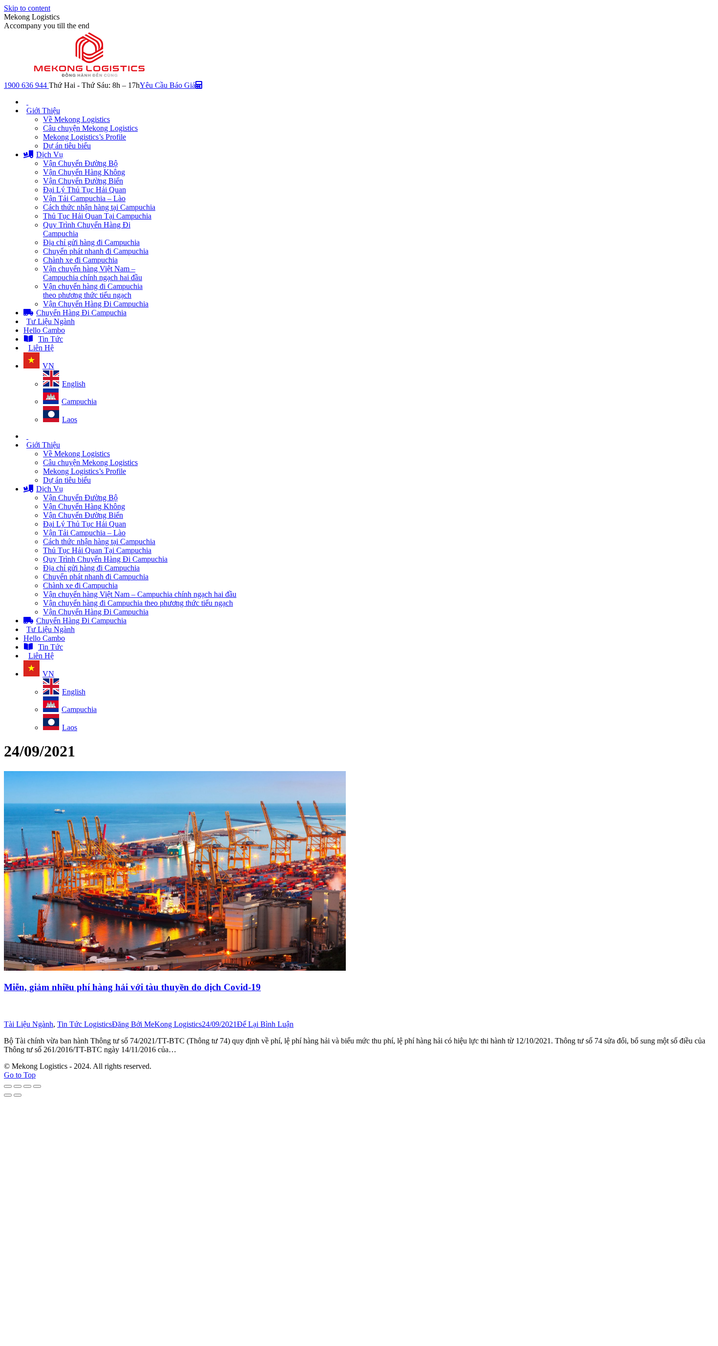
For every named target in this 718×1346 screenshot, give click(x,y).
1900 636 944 (26, 85)
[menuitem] (25, 102)
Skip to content (27, 8)
